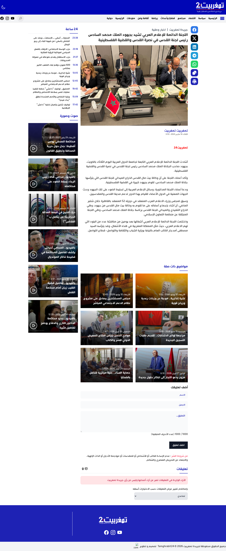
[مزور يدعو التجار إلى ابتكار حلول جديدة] (162, 365)
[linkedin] (194, 47)
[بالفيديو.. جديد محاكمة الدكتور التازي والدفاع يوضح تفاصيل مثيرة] (53, 316)
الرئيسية (212, 18)
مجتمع (182, 18)
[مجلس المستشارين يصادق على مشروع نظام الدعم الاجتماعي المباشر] (107, 291)
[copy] (194, 72)
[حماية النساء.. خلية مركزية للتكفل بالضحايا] (107, 365)
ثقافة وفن (143, 18)
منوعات (131, 18)
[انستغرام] (7, 18)
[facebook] (194, 29)
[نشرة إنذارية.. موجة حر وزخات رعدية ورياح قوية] (162, 291)
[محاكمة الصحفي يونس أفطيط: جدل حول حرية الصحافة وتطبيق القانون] (53, 139)
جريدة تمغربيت (178, 30)
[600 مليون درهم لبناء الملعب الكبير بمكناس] (53, 66)
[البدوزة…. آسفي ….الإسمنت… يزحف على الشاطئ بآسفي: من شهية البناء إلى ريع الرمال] (53, 41)
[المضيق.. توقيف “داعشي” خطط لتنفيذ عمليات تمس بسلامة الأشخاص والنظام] (53, 90)
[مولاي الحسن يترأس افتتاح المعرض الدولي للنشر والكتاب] (107, 328)
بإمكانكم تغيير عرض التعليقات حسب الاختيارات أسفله (160, 488)
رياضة (154, 18)
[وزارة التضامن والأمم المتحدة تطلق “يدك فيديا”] (53, 98)
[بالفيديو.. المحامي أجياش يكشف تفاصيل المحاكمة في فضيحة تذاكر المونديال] (53, 245)
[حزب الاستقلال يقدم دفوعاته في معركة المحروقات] (53, 58)
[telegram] (194, 55)
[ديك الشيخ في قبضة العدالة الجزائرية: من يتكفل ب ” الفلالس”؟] (53, 210)
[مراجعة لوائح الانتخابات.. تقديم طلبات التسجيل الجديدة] (162, 328)
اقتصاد (192, 18)
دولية (110, 18)
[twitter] (194, 38)
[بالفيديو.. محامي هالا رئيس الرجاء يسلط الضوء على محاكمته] (53, 174)
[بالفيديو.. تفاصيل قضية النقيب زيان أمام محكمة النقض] (53, 281)
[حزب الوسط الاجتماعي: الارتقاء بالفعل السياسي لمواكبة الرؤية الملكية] (53, 50)
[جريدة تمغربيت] (210, 7)
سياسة (202, 18)
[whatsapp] (194, 64)
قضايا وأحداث (167, 18)
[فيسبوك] (2, 18)
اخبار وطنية (159, 30)
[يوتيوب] (13, 18)
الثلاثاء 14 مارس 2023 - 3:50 (177, 134)
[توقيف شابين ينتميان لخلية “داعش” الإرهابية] (53, 106)
